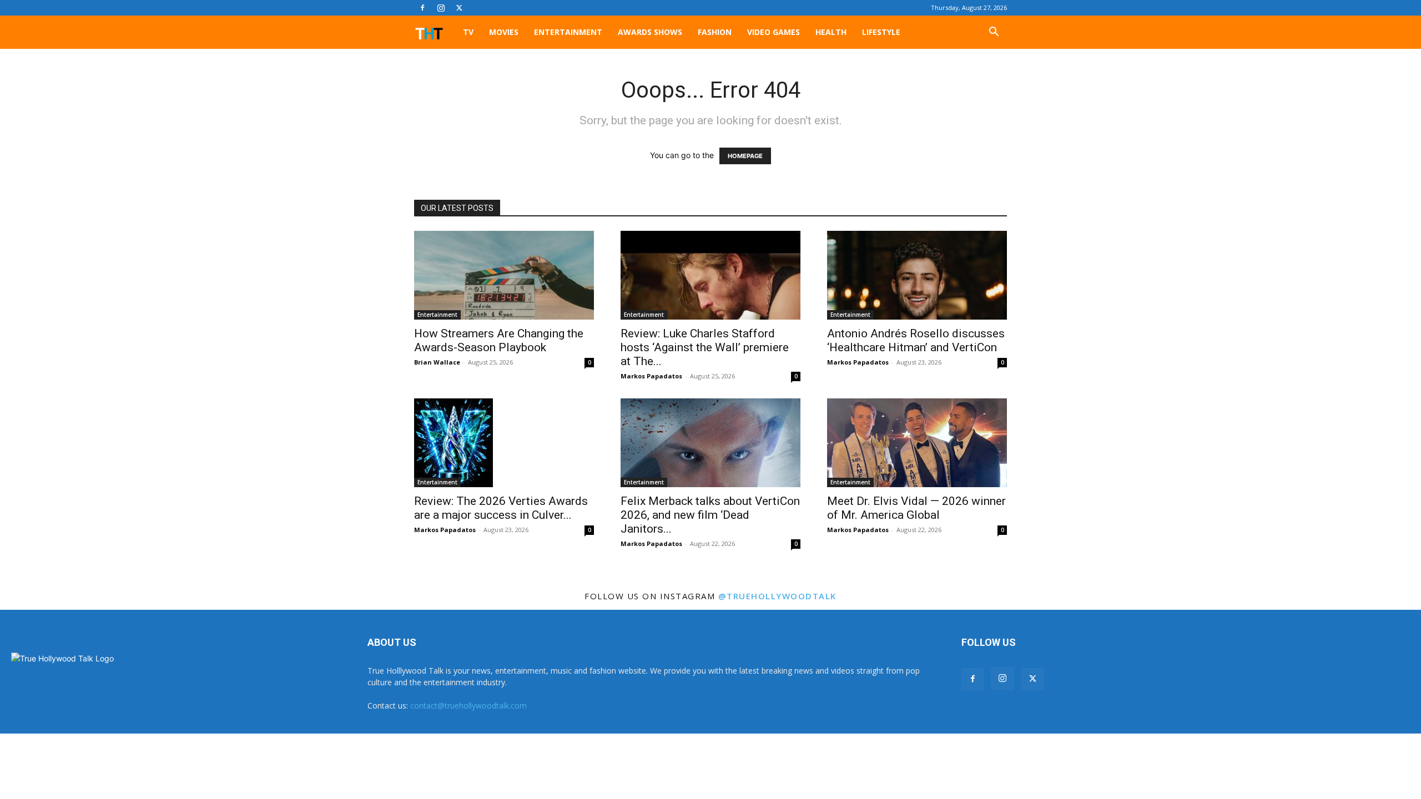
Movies (503, 32)
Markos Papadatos (651, 376)
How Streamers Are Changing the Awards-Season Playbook (498, 340)
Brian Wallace (437, 362)
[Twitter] (459, 8)
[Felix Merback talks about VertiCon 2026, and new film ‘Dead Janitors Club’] (710, 442)
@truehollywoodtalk (777, 595)
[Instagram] (440, 8)
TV (468, 32)
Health (830, 32)
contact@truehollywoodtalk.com (468, 705)
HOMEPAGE (745, 156)
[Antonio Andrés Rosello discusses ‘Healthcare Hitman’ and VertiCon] (917, 275)
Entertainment (568, 32)
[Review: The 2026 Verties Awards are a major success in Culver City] (504, 442)
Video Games (773, 32)
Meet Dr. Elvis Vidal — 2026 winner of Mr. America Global (916, 508)
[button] (993, 33)
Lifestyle (881, 32)
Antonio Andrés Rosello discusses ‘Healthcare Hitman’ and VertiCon (916, 340)
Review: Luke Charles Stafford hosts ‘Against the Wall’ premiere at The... (705, 347)
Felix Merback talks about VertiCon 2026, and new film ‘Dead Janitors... (710, 514)
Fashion (715, 32)
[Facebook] (422, 8)
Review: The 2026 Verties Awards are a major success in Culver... (501, 508)
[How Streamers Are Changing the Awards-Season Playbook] (504, 275)
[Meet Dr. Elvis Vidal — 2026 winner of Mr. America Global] (917, 442)
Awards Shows (650, 32)
